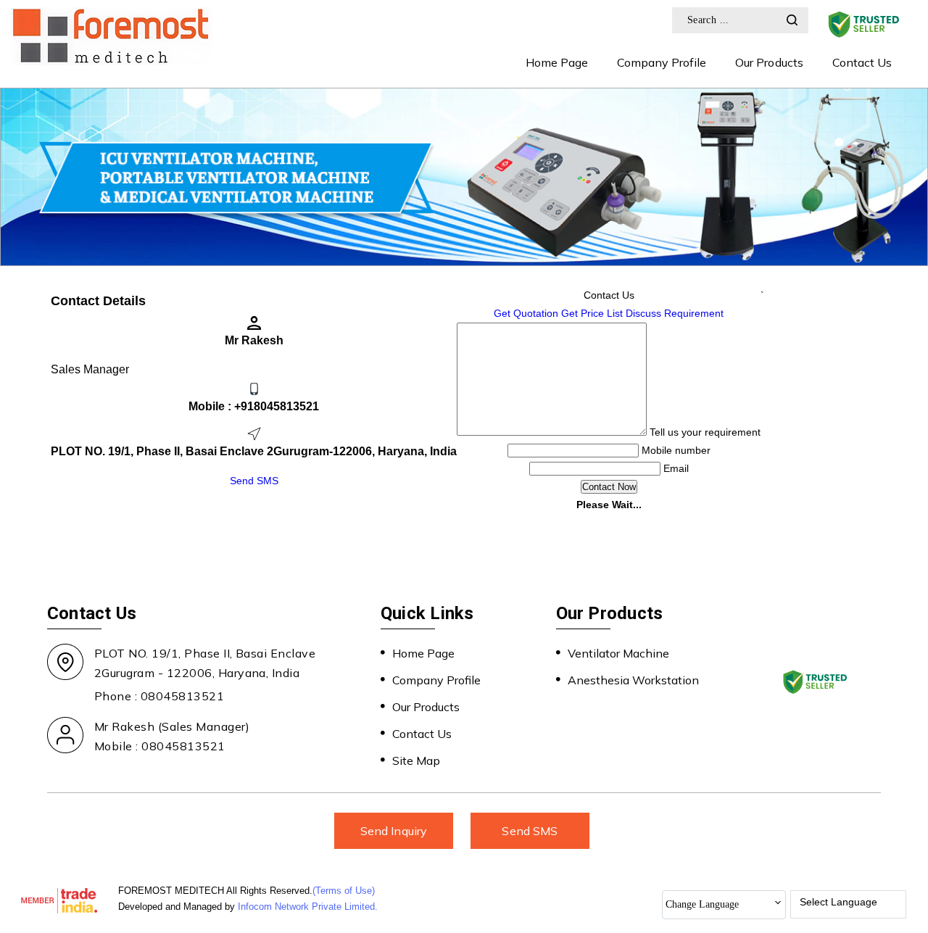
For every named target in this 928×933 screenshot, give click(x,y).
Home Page (557, 62)
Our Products (769, 62)
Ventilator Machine (618, 653)
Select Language (838, 902)
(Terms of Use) (343, 890)
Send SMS (254, 480)
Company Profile (661, 62)
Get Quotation (526, 313)
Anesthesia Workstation (633, 680)
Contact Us (862, 62)
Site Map (416, 760)
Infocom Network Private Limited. (308, 906)
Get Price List (592, 313)
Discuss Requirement (675, 313)
